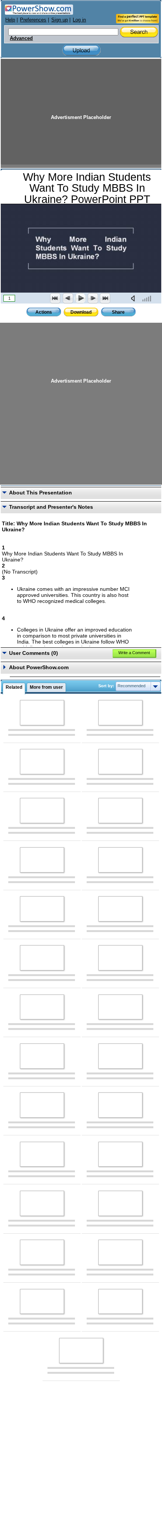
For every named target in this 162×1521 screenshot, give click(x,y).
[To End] (105, 298)
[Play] (80, 298)
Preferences (33, 20)
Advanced (21, 38)
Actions (43, 312)
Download (81, 312)
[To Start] (55, 298)
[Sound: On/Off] (134, 298)
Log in (79, 20)
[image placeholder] (42, 712)
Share (118, 312)
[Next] (92, 298)
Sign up (59, 20)
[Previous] (67, 298)
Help (10, 20)
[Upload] (81, 50)
